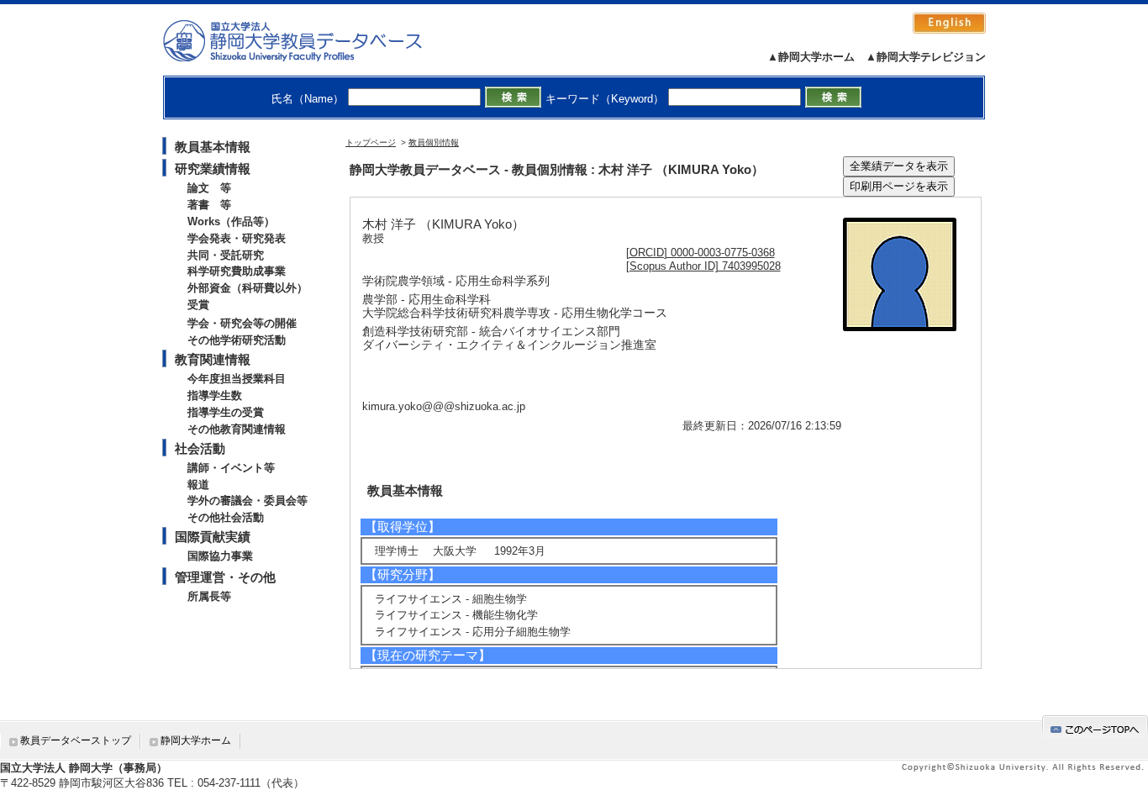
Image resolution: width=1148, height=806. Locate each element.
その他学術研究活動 (236, 340)
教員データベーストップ (75, 740)
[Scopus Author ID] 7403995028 (703, 266)
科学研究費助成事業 (236, 271)
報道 (198, 484)
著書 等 (209, 204)
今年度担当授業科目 (236, 378)
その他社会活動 (225, 517)
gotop (1095, 726)
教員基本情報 (212, 147)
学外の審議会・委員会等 (247, 500)
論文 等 (209, 188)
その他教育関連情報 (236, 429)
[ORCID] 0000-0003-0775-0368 (700, 252)
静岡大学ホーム (196, 740)
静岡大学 (309, 40)
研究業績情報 (212, 168)
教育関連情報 (212, 359)
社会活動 (200, 448)
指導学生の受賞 (225, 412)
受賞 (198, 304)
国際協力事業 (220, 556)
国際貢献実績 (212, 536)
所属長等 (209, 596)
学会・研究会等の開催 (242, 323)
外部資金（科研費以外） (247, 288)
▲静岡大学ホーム (811, 56)
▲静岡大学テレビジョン (926, 56)
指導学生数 (214, 395)
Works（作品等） (231, 221)
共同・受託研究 (225, 255)
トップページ (370, 142)
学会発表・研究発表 (236, 238)
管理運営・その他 (225, 577)
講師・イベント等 (231, 467)
